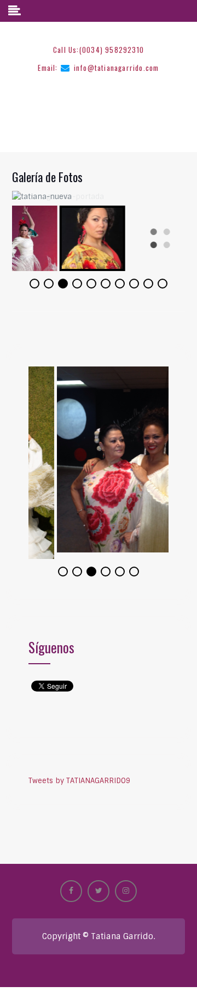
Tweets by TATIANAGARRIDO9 (79, 774)
